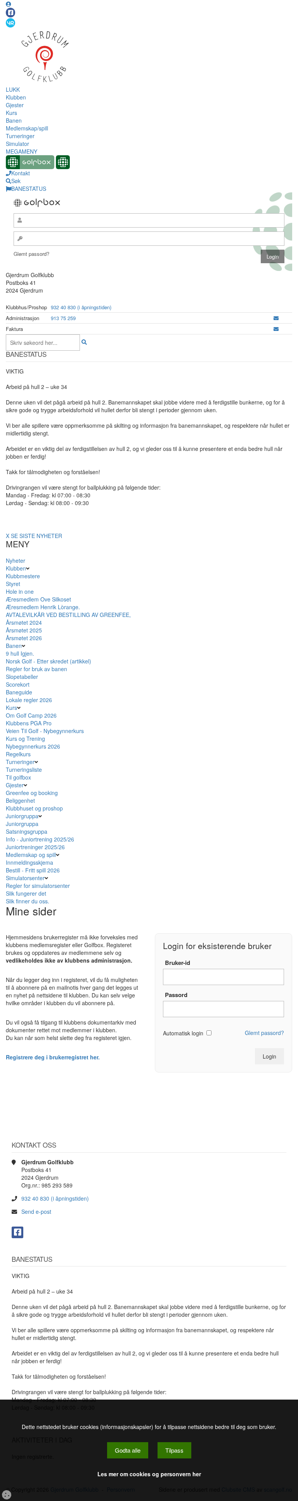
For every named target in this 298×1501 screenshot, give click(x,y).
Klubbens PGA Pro (29, 723)
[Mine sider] (8, 4)
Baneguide (19, 692)
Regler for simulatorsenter (38, 885)
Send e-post (36, 1211)
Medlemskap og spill (31, 854)
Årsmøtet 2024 (24, 622)
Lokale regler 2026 (29, 700)
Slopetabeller (22, 676)
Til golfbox (19, 777)
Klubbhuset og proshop (34, 808)
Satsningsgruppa (26, 831)
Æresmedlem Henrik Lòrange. (43, 607)
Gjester (15, 105)
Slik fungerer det (26, 893)
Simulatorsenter (25, 878)
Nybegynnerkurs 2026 (33, 746)
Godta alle (127, 1450)
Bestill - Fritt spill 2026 (33, 870)
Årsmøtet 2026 (24, 638)
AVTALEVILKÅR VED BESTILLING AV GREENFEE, (68, 615)
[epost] (276, 318)
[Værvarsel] (10, 22)
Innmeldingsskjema (29, 862)
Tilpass (174, 1450)
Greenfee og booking (32, 793)
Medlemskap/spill (27, 128)
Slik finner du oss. (27, 901)
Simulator (17, 143)
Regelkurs (18, 754)
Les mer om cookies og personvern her (149, 1474)
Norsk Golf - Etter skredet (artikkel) (49, 661)
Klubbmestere (23, 576)
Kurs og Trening (25, 738)
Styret (13, 584)
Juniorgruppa (22, 816)
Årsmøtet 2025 (24, 630)
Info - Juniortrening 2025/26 (40, 839)
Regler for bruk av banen (36, 669)
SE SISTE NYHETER (36, 536)
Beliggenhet (20, 800)
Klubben (16, 97)
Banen (14, 120)
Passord (176, 995)
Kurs (11, 113)
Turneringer (20, 136)
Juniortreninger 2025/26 (35, 847)
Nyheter (15, 560)
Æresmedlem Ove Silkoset (38, 599)
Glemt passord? (31, 253)
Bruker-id (177, 963)
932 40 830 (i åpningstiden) (81, 307)
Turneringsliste (24, 769)
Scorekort (17, 684)
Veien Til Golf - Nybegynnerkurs (45, 731)
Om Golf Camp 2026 (31, 715)
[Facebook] (10, 12)
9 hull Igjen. (20, 653)
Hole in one (20, 591)
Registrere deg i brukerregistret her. (53, 1057)
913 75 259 (63, 318)
